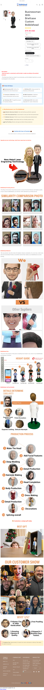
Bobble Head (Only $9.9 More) (32, 55)
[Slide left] (5, 19)
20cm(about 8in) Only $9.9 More (33, 44)
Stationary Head (29, 53)
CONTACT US (6, 664)
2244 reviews (3, 689)
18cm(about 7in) (29, 41)
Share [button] (27, 65)
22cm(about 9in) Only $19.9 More (33, 48)
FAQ (14, 660)
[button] (37, 4)
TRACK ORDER (16, 672)
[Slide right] (19, 19)
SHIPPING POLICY (5, 667)
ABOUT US (5, 661)
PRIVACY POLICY (16, 667)
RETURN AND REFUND (16, 663)
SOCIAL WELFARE (6, 671)
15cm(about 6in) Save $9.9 (32, 38)
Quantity (26, 58)
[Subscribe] (39, 668)
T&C (14, 669)
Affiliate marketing (17, 675)
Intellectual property (5, 674)
